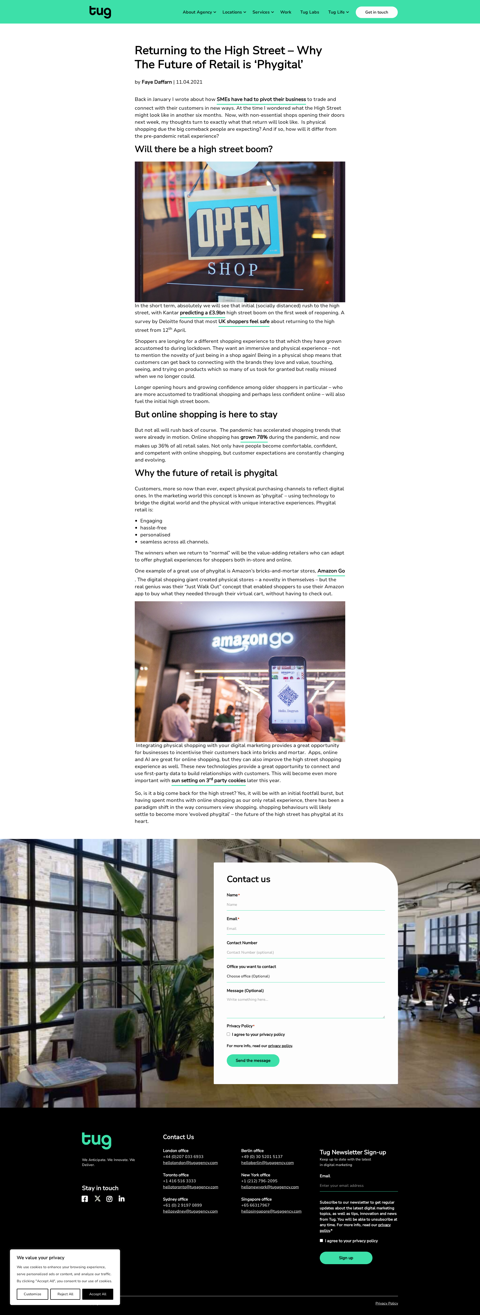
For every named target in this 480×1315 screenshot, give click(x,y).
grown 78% (254, 437)
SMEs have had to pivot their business (261, 99)
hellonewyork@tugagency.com (270, 1187)
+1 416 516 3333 (179, 1181)
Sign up (346, 1258)
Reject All (65, 1294)
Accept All (97, 1294)
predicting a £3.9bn (202, 312)
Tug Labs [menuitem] (309, 12)
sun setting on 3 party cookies (209, 780)
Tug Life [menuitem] (336, 12)
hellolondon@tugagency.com (190, 1162)
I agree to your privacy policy (258, 1034)
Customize (32, 1294)
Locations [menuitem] (232, 12)
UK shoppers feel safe (244, 321)
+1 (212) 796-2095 (259, 1181)
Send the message (253, 1060)
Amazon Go (331, 570)
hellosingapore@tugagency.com (271, 1211)
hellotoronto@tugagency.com (190, 1187)
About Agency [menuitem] (197, 12)
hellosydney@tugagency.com (190, 1211)
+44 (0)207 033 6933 (183, 1156)
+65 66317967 (255, 1205)
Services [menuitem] (261, 12)
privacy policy (280, 1045)
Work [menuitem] (285, 12)
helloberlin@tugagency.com (267, 1162)
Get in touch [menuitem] (376, 12)
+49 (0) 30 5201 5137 (262, 1156)
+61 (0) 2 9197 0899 (182, 1205)
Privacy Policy (387, 1303)
